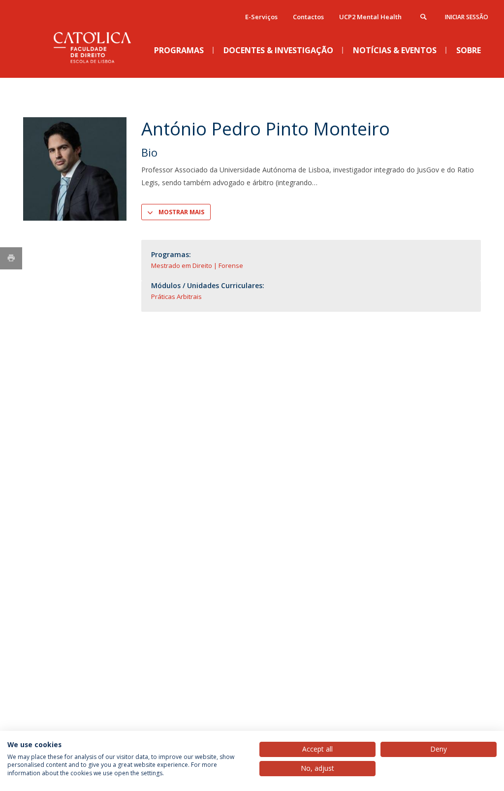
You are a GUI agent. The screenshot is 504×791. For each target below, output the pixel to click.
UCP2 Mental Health (370, 16)
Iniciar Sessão (466, 17)
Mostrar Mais (181, 212)
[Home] (97, 69)
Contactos (308, 16)
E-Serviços (261, 16)
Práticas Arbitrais (176, 296)
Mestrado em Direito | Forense (197, 265)
